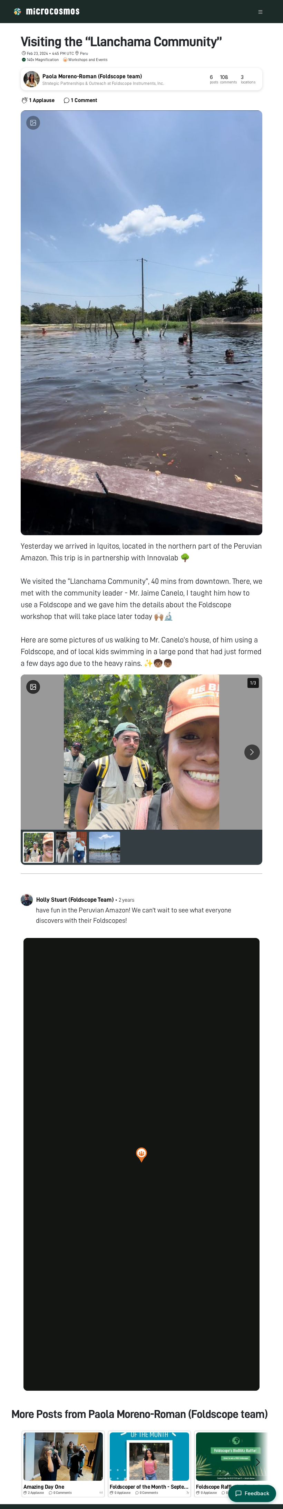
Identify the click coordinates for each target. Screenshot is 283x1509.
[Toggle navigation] (260, 11)
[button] (141, 1155)
